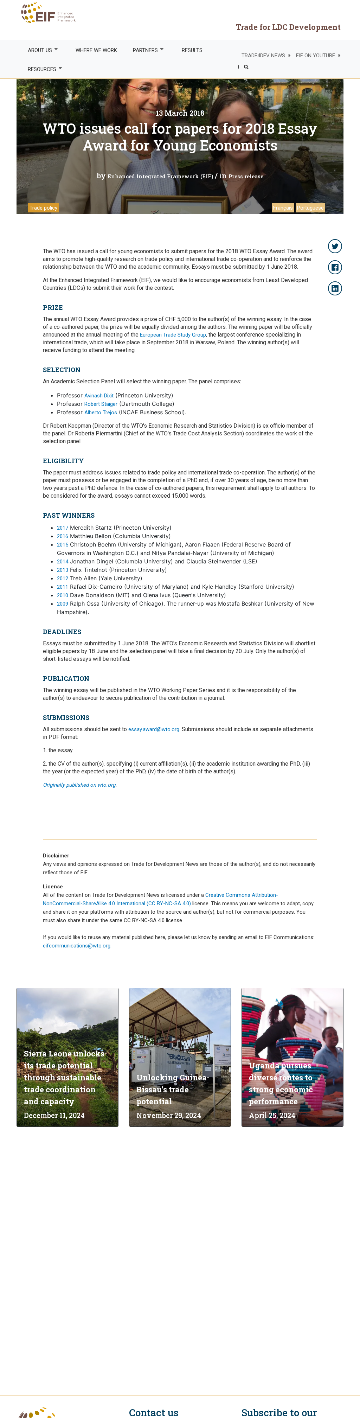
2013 (62, 570)
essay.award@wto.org (153, 729)
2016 (62, 536)
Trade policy (43, 208)
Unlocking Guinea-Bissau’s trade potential (173, 1089)
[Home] (46, 12)
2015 (62, 545)
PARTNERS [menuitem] (141, 50)
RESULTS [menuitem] (192, 50)
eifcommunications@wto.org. (77, 946)
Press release (246, 176)
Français (283, 208)
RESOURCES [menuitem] (38, 69)
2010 (62, 595)
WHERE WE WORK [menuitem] (96, 50)
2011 (62, 587)
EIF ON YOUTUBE (315, 55)
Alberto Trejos (100, 412)
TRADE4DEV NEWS (263, 55)
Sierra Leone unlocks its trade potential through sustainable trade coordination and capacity (64, 1077)
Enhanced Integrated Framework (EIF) (160, 176)
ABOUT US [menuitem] (36, 50)
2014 (62, 561)
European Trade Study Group (173, 335)
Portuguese (310, 208)
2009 (62, 604)
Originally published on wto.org (79, 785)
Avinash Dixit (99, 395)
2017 (62, 528)
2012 (62, 578)
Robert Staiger (100, 404)
